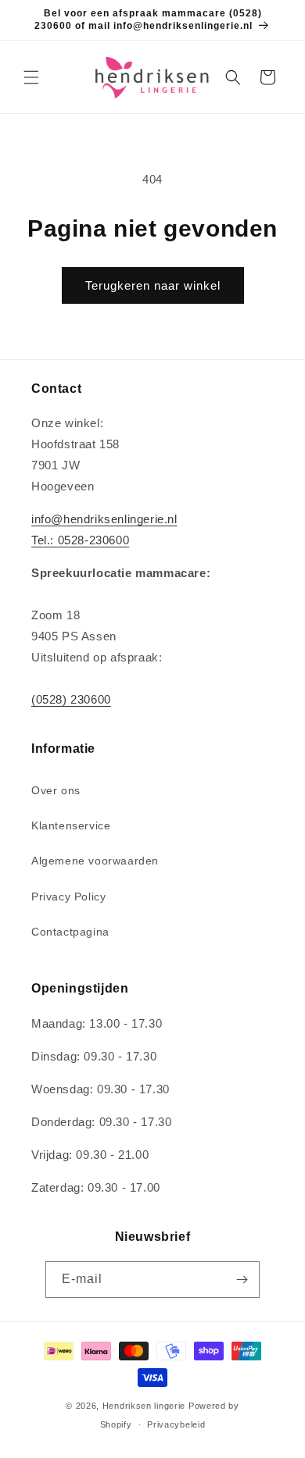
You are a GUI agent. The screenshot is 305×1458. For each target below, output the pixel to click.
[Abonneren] (241, 1279)
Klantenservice (70, 825)
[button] (31, 77)
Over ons (56, 790)
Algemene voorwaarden (95, 860)
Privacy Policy (68, 896)
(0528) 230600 (71, 699)
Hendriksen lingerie (143, 1405)
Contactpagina (70, 931)
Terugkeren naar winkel (153, 285)
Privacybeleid (176, 1424)
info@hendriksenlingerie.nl (104, 519)
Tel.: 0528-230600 (80, 540)
